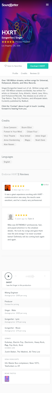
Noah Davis (40, 140)
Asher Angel (40, 136)
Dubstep (8, 342)
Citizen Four (32, 131)
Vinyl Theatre (9, 136)
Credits (24, 73)
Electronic (29, 342)
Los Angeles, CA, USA (11, 46)
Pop (6, 345)
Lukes (26, 190)
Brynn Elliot (27, 127)
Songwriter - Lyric (12, 319)
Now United (25, 136)
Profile (15, 73)
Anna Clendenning (12, 140)
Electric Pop (18, 342)
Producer (8, 301)
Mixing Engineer (11, 292)
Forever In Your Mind (13, 131)
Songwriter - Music (13, 328)
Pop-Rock (13, 345)
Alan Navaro (9, 144)
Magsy (27, 140)
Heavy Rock (39, 342)
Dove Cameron (10, 127)
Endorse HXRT (10, 174)
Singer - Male (10, 310)
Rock (21, 345)
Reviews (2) (35, 73)
